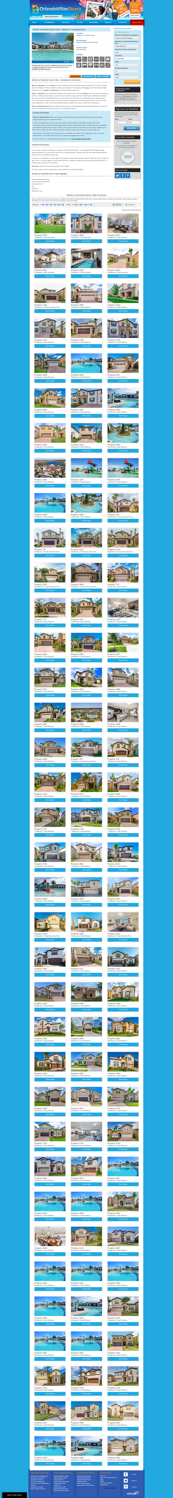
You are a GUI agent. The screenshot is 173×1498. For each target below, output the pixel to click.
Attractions (66, 22)
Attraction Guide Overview (84, 1476)
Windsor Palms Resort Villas (61, 1490)
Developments (49, 22)
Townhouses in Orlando (37, 1487)
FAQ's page (126, 96)
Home (34, 22)
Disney (87, 88)
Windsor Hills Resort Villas (61, 1488)
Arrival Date (118, 55)
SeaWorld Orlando (82, 1481)
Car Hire (80, 22)
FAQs (101, 1479)
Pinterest (134, 1487)
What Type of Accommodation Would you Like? (126, 42)
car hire (72, 135)
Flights (102, 1481)
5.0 (89, 204)
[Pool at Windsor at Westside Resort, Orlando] (72, 62)
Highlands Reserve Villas (60, 1478)
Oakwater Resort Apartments (61, 1481)
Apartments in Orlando (37, 1479)
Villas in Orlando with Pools (38, 1488)
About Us (108, 22)
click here (123, 98)
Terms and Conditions (106, 1482)
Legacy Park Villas (58, 1479)
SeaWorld (46, 90)
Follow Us (134, 1480)
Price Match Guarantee (135, 12)
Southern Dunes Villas (60, 1487)
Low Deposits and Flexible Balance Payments (40, 1484)
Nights (117, 62)
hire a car (89, 133)
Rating (117, 74)
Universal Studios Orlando (84, 1479)
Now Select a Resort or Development (125, 49)
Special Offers (137, 22)
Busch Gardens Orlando (83, 1483)
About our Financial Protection (108, 1477)
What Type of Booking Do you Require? (126, 35)
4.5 (83, 204)
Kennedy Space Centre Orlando (85, 1485)
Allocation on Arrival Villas (38, 1478)
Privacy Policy (104, 1484)
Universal (55, 90)
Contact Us (123, 22)
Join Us (134, 1474)
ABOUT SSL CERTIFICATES (109, 1488)
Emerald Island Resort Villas (61, 1476)
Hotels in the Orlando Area (38, 1481)
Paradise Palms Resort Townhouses (60, 1484)
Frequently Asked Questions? (123, 90)
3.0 (73, 204)
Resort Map (94, 22)
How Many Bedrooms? (121, 68)
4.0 (78, 204)
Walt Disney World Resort (84, 1478)
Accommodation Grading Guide (39, 1476)
